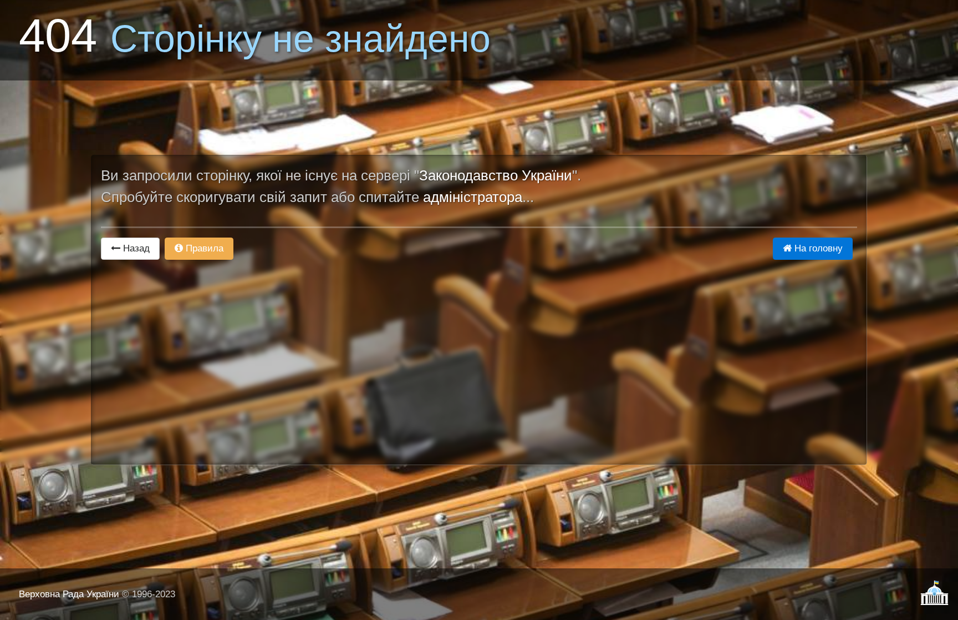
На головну (817, 248)
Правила (203, 248)
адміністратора (472, 197)
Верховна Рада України (69, 594)
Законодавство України (495, 175)
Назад (135, 248)
